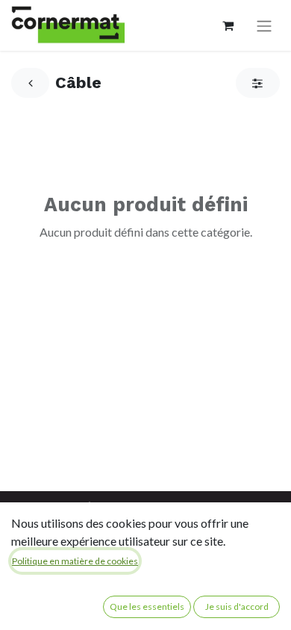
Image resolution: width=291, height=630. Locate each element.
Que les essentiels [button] (147, 606)
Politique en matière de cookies (75, 561)
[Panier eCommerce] (227, 25)
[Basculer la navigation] (264, 26)
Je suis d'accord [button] (237, 606)
